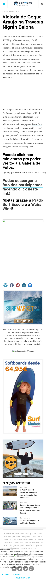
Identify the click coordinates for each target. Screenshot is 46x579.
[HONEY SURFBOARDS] (23, 458)
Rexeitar (17, 574)
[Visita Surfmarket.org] (23, 307)
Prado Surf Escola (23, 202)
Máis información (23, 577)
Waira (15, 131)
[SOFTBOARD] (23, 396)
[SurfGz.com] (23, 3)
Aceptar (5, 574)
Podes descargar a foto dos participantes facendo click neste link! (23, 187)
